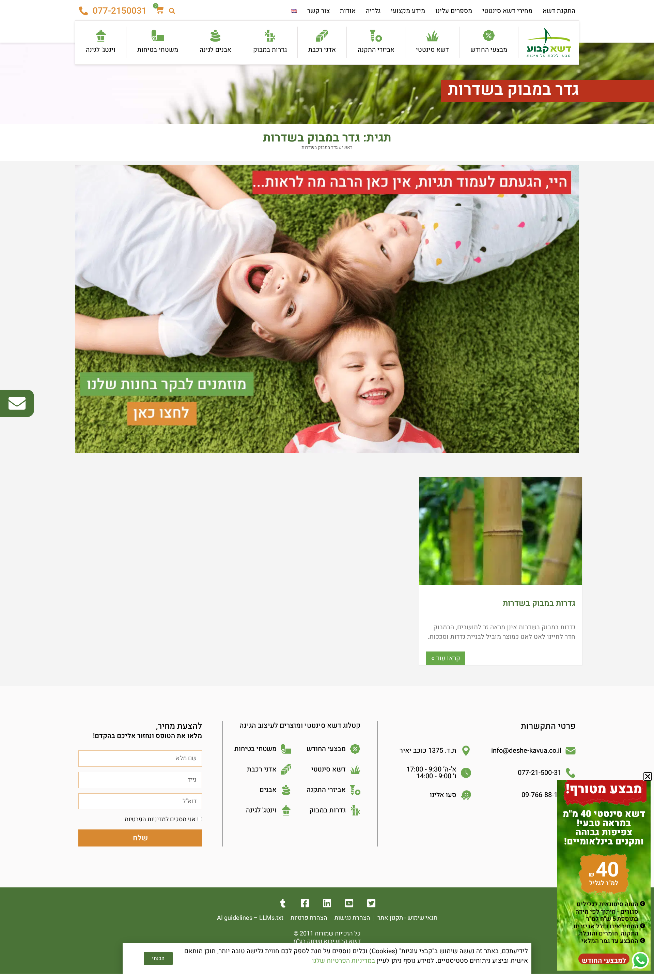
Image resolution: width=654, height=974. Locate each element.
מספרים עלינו (453, 11)
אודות (348, 11)
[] (371, 903)
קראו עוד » (445, 658)
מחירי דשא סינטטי (507, 11)
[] (327, 903)
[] (305, 903)
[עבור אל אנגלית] (294, 11)
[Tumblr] (283, 903)
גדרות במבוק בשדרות (539, 603)
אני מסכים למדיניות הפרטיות (160, 819)
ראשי (347, 147)
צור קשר (318, 11)
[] (349, 903)
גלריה (373, 11)
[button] (647, 776)
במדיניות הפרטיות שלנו (343, 960)
